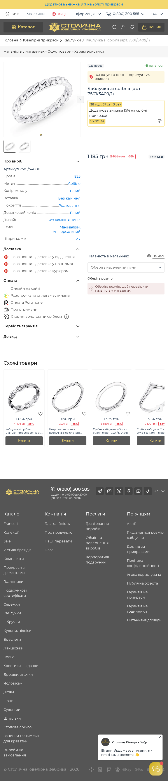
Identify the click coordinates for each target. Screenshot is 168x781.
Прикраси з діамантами (14, 570)
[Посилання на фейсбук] (129, 491)
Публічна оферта (142, 583)
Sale (7, 541)
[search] (114, 27)
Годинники (13, 581)
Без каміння (69, 198)
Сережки (12, 604)
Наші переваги (58, 541)
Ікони (9, 701)
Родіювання (69, 205)
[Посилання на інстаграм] (109, 491)
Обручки (12, 622)
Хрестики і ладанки (21, 666)
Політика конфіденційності (143, 563)
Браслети (12, 639)
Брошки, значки (18, 674)
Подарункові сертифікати (15, 593)
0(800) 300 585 (126, 14)
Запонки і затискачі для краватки (21, 738)
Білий (75, 191)
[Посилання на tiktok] (148, 491)
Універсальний (66, 232)
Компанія (55, 514)
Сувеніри (12, 709)
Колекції (11, 532)
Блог (49, 550)
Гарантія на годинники (137, 608)
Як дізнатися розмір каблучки (145, 535)
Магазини (35, 14)
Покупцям (138, 514)
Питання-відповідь (144, 620)
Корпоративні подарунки (98, 559)
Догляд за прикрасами (138, 549)
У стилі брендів (18, 550)
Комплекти (14, 559)
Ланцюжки (13, 648)
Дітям (9, 692)
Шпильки (12, 718)
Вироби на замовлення (15, 752)
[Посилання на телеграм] (100, 491)
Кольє (9, 657)
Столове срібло (18, 727)
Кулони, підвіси (18, 631)
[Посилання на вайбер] (119, 491)
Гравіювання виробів (97, 526)
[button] (123, 27)
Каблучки (12, 613)
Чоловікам (13, 683)
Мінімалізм (70, 227)
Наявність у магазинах (24, 51)
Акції (62, 14)
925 (77, 176)
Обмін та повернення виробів (97, 543)
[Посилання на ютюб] (138, 491)
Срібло (74, 183)
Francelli (11, 524)
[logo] (75, 27)
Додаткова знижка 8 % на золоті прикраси (84, 4)
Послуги (95, 514)
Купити (24, 440)
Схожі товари (59, 51)
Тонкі (75, 220)
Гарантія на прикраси (137, 594)
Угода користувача (144, 574)
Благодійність (57, 524)
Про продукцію (58, 532)
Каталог (26, 27)
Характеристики (89, 51)
